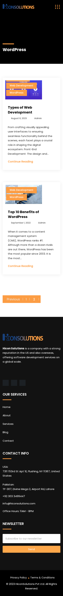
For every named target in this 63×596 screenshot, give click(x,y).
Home (6, 407)
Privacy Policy (18, 577)
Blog (5, 432)
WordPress (16, 92)
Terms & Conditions (42, 577)
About (7, 415)
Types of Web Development (20, 110)
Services (8, 424)
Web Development (21, 85)
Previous (13, 299)
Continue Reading (20, 161)
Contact (8, 441)
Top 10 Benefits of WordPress (23, 214)
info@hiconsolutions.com (19, 503)
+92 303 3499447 (14, 496)
